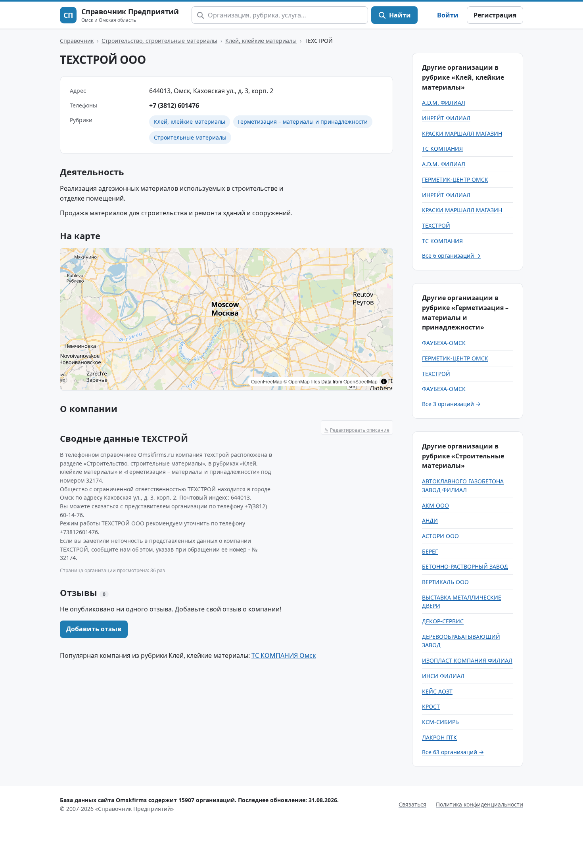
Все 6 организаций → (451, 255)
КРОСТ (431, 706)
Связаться (412, 804)
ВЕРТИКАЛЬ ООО (445, 582)
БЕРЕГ (430, 551)
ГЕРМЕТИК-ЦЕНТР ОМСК (455, 179)
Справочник (77, 40)
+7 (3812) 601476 (174, 105)
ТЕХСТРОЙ (436, 225)
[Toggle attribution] (384, 381)
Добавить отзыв (93, 629)
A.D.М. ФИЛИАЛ (443, 102)
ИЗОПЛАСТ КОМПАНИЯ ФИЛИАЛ (467, 660)
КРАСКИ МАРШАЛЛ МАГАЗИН (462, 133)
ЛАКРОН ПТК (439, 737)
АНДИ (430, 520)
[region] (226, 319)
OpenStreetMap (360, 381)
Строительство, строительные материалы (159, 40)
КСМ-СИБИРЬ (440, 722)
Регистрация (495, 15)
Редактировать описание (356, 430)
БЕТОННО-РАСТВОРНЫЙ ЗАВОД (465, 566)
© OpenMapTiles (302, 381)
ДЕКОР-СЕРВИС (443, 621)
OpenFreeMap (266, 381)
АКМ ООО (435, 505)
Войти (447, 15)
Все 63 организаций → (453, 752)
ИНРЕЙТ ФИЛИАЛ (446, 118)
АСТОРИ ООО (440, 536)
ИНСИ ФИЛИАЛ (443, 676)
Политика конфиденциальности (479, 804)
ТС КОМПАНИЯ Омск (283, 655)
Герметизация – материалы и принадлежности (303, 121)
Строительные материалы (190, 137)
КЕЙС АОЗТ (437, 691)
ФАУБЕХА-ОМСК (444, 343)
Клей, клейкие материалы (261, 40)
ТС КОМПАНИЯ (442, 148)
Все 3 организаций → (451, 404)
